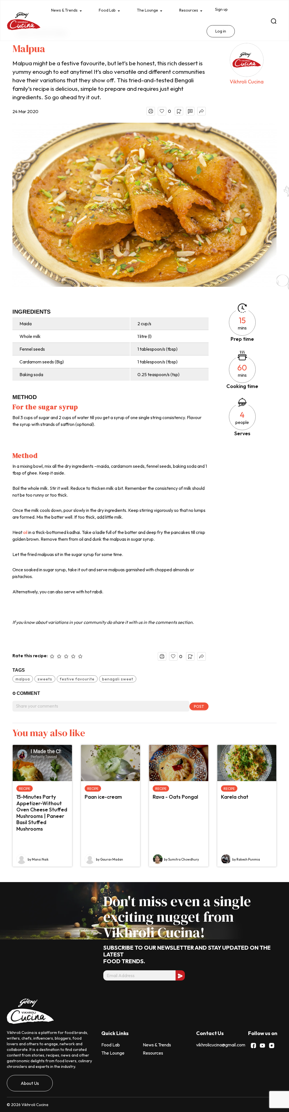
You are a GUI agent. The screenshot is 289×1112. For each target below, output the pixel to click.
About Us (30, 1083)
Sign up (229, 10)
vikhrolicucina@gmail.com (220, 1045)
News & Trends (65, 11)
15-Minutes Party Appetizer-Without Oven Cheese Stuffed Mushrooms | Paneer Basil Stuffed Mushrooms (41, 813)
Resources (195, 11)
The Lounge (151, 11)
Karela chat (234, 797)
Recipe (24, 788)
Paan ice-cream (103, 797)
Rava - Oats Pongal (175, 797)
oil (25, 532)
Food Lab (109, 11)
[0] (162, 111)
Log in (228, 32)
